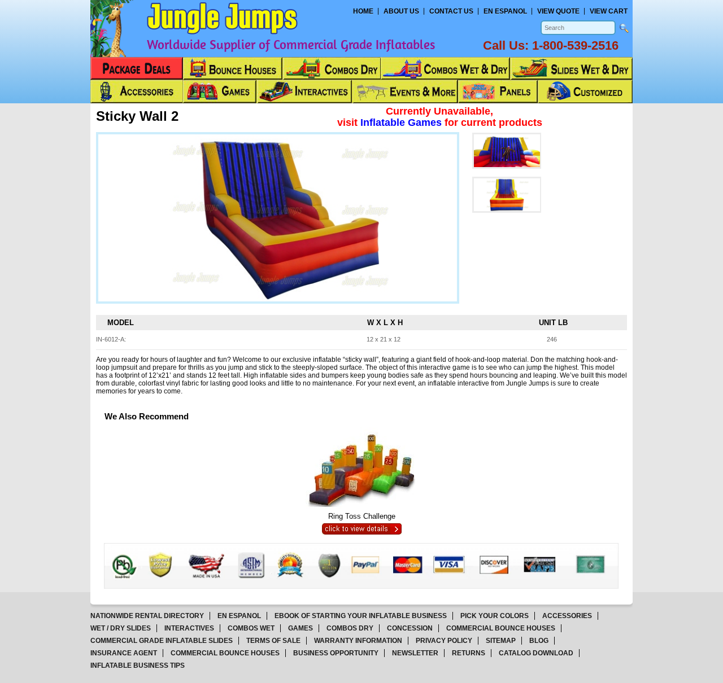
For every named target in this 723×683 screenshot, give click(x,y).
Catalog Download (536, 653)
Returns (468, 653)
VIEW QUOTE (558, 11)
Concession (410, 628)
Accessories (567, 616)
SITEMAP (501, 641)
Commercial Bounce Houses (500, 628)
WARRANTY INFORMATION (358, 641)
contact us (451, 11)
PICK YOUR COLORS (494, 616)
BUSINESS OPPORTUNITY (335, 653)
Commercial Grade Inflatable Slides (161, 641)
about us (401, 11)
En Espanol (505, 11)
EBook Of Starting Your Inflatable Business (361, 616)
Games (300, 628)
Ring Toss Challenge (361, 516)
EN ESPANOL (239, 616)
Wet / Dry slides (120, 628)
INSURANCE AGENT (123, 653)
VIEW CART (609, 11)
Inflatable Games (402, 122)
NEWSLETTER (415, 653)
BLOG (538, 641)
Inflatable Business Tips (137, 665)
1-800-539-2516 (575, 45)
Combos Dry (349, 628)
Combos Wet (251, 628)
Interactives (189, 628)
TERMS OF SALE (273, 641)
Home (363, 11)
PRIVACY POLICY (444, 641)
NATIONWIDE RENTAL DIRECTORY (147, 616)
